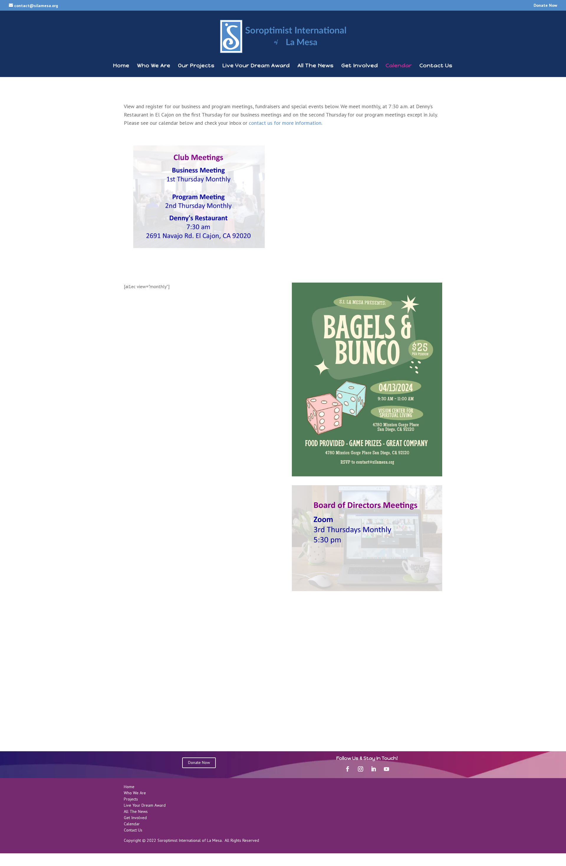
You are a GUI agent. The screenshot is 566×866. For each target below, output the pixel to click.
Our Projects (196, 66)
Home (121, 66)
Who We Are (153, 66)
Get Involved (359, 66)
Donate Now (545, 5)
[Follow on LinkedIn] (373, 769)
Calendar (399, 66)
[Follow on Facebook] (347, 769)
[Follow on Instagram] (360, 769)
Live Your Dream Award (256, 66)
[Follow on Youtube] (386, 769)
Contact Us (436, 66)
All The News (315, 66)
